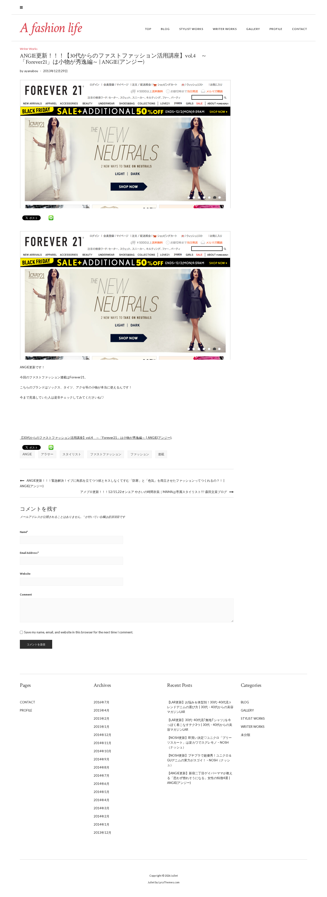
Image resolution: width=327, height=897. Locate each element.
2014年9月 (101, 759)
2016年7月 (101, 702)
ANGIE (27, 454)
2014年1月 (101, 824)
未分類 (245, 735)
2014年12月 (102, 735)
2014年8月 (101, 767)
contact (299, 29)
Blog (165, 29)
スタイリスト (71, 454)
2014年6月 (101, 784)
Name (24, 531)
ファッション (139, 454)
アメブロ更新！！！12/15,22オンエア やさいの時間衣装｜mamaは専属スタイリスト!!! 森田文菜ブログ (153, 492)
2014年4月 (101, 800)
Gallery (253, 29)
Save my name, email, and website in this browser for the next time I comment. (78, 632)
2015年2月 (101, 718)
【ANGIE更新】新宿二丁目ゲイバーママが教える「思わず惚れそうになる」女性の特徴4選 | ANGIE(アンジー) (199, 778)
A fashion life (50, 27)
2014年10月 (102, 751)
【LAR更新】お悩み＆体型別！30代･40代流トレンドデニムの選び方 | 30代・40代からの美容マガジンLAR (200, 707)
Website (25, 573)
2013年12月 (102, 832)
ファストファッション (105, 454)
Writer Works (225, 29)
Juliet (174, 875)
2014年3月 (101, 808)
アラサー (47, 454)
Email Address (29, 552)
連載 (161, 454)
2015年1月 (101, 727)
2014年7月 (101, 775)
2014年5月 (101, 792)
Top (148, 29)
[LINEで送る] (51, 218)
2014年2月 (101, 816)
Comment (26, 594)
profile (276, 29)
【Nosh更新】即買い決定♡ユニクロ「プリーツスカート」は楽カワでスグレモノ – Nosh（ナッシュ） (199, 742)
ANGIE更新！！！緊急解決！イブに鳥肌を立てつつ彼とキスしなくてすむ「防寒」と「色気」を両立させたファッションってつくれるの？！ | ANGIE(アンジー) (122, 483)
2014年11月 (102, 743)
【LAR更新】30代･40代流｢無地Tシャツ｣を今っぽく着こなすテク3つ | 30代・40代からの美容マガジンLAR (199, 724)
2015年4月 (101, 710)
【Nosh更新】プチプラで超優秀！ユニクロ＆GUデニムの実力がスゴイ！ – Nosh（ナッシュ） (199, 760)
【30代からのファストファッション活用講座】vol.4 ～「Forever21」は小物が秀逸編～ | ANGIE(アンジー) (95, 438)
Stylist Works (191, 29)
